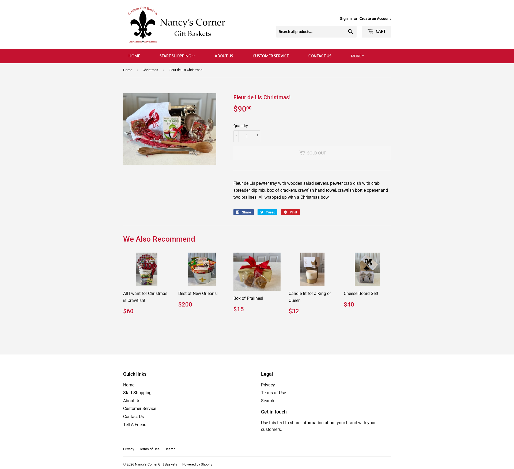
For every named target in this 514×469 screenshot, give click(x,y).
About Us (224, 56)
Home (134, 56)
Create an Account (375, 18)
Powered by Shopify (197, 464)
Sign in (346, 18)
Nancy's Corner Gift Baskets (156, 464)
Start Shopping (176, 56)
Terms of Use (273, 392)
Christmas (150, 70)
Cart (380, 31)
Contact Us (319, 56)
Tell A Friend (134, 424)
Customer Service (271, 56)
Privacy (268, 384)
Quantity (240, 126)
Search (267, 400)
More (356, 56)
